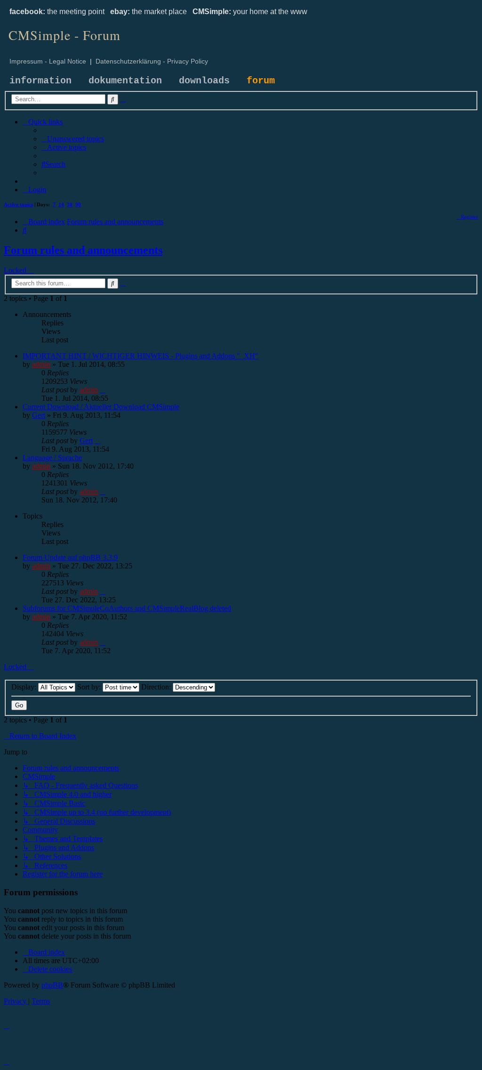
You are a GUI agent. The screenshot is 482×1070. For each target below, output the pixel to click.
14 (61, 204)
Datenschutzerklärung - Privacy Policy (152, 61)
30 (69, 204)
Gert (38, 415)
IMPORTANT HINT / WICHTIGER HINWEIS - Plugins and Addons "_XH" (140, 356)
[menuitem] (72, 139)
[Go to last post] (102, 390)
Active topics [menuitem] (18, 204)
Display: (24, 687)
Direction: (157, 687)
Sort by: (90, 687)
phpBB (52, 985)
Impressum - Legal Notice (47, 61)
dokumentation (125, 80)
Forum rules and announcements (83, 250)
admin (41, 364)
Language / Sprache (52, 458)
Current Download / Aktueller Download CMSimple (101, 407)
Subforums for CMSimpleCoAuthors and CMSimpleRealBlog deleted (127, 608)
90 (78, 204)
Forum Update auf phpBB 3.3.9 (70, 557)
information (40, 80)
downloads (204, 80)
